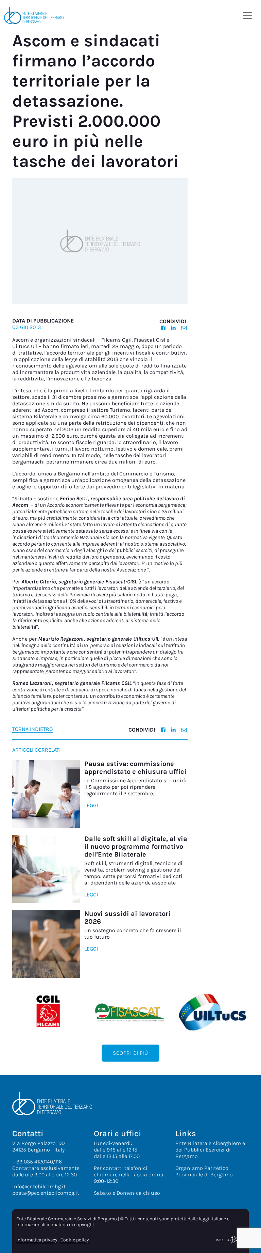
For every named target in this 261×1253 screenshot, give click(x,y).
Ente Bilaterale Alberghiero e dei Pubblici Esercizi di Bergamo (210, 1149)
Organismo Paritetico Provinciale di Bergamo (204, 1171)
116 (58, 1161)
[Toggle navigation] (247, 15)
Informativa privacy (36, 1240)
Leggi (91, 805)
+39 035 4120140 (33, 1161)
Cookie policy (74, 1240)
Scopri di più (130, 1053)
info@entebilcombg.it (39, 1186)
